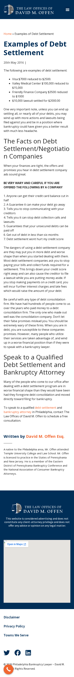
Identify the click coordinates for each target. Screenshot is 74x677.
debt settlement (45, 408)
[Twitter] (7, 653)
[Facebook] (17, 653)
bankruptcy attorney (17, 412)
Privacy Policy (14, 626)
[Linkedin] (28, 653)
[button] (67, 9)
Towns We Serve (16, 635)
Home (8, 34)
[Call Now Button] (8, 669)
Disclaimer (12, 617)
